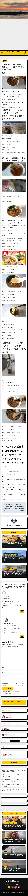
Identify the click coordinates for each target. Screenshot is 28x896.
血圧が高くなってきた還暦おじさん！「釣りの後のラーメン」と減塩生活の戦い (13, 544)
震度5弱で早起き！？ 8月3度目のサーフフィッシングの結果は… (14, 869)
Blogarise (21, 892)
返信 (22, 611)
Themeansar (13, 894)
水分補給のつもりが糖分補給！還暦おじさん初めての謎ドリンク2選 (14, 840)
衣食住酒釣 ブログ (14, 52)
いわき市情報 (7, 554)
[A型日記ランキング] (5, 729)
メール (3, 672)
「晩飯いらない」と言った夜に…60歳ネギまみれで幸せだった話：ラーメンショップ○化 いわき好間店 (14, 573)
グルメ (11, 539)
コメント (5, 649)
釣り (5, 852)
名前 (3, 667)
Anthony (4, 596)
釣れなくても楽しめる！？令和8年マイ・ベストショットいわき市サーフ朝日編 (14, 856)
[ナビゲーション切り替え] (2, 53)
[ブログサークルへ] (8, 735)
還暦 (15, 539)
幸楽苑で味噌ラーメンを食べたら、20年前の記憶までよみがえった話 (14, 557)
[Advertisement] (14, 36)
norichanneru (12, 73)
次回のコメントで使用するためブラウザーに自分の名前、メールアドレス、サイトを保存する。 (13, 684)
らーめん (4, 61)
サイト (3, 676)
